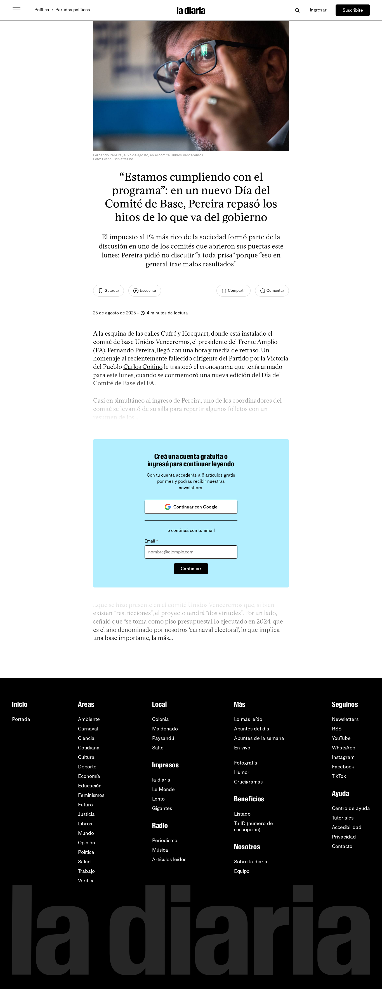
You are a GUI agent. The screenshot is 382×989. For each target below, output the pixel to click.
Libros (85, 824)
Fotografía (245, 763)
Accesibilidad (347, 827)
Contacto (342, 846)
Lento (158, 799)
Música (160, 850)
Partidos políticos (72, 9)
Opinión (86, 843)
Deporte (87, 767)
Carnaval (88, 729)
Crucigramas (248, 782)
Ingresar (318, 10)
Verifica (86, 881)
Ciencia (86, 738)
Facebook (343, 767)
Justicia (86, 814)
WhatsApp (343, 748)
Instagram (343, 757)
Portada (21, 719)
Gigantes (162, 808)
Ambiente (89, 719)
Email (151, 541)
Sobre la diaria (250, 862)
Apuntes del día (251, 729)
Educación (90, 786)
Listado (242, 814)
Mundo (86, 833)
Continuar (191, 568)
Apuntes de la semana (259, 738)
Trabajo (86, 871)
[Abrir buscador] (297, 10)
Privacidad (344, 837)
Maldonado (165, 729)
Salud (84, 862)
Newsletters (345, 719)
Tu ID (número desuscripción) (253, 826)
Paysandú (163, 738)
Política (41, 9)
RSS (336, 729)
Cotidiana (89, 748)
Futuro (85, 805)
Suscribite (353, 10)
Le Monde (163, 789)
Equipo (241, 871)
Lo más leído (248, 719)
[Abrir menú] (16, 10)
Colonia (160, 719)
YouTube (341, 738)
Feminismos (91, 795)
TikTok (339, 776)
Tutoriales (342, 818)
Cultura (86, 757)
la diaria (161, 780)
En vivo (242, 748)
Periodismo (164, 840)
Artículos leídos (169, 859)
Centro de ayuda (351, 808)
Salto (158, 748)
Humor (241, 772)
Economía (89, 776)
